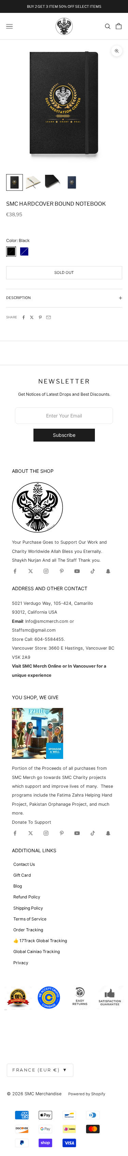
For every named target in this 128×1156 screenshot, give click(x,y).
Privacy (20, 962)
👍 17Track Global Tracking (40, 940)
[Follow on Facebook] (15, 571)
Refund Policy (26, 896)
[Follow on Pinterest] (62, 571)
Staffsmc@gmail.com (34, 630)
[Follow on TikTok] (93, 571)
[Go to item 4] (71, 182)
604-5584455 (48, 639)
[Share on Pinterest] (40, 317)
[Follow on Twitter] (31, 571)
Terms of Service (29, 918)
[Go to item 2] (33, 182)
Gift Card (22, 875)
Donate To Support (31, 822)
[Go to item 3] (52, 182)
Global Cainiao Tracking (36, 951)
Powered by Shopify (86, 1094)
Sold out (64, 272)
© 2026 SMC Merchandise (34, 1093)
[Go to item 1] (14, 182)
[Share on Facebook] (23, 317)
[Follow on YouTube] (77, 571)
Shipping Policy (28, 908)
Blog (17, 886)
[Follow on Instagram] (46, 571)
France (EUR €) (40, 1070)
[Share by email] (48, 317)
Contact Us (24, 864)
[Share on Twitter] (31, 317)
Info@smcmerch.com (46, 621)
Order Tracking (28, 929)
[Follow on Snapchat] (108, 571)
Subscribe (64, 435)
